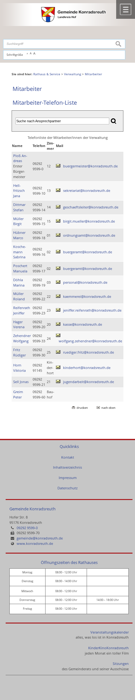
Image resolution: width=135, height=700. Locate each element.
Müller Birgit (18, 221)
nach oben (108, 408)
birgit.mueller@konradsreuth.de (89, 221)
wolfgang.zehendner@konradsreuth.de (90, 341)
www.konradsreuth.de (35, 543)
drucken (82, 408)
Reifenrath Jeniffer (21, 310)
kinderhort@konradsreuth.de (87, 367)
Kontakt (67, 457)
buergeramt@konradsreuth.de (87, 252)
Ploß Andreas (20, 158)
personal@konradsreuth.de (85, 282)
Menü (125, 9)
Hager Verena (18, 324)
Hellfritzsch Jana (19, 190)
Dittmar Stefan (19, 207)
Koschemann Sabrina (19, 252)
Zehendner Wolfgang (22, 338)
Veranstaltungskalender (109, 632)
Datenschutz (67, 488)
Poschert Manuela (20, 268)
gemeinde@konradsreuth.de (40, 538)
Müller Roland (19, 296)
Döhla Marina (18, 282)
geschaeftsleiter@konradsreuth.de (90, 207)
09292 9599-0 (27, 527)
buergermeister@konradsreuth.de (90, 166)
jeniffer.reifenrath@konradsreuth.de (92, 310)
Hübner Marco (19, 235)
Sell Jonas (21, 381)
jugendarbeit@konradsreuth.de (88, 381)
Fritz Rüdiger (19, 352)
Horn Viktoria (19, 368)
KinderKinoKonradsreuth (108, 647)
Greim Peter (18, 394)
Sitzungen (121, 663)
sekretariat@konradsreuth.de (86, 190)
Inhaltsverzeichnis (67, 467)
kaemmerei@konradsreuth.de (87, 296)
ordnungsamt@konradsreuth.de (89, 235)
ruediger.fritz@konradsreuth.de (88, 352)
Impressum (68, 477)
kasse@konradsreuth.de (82, 324)
